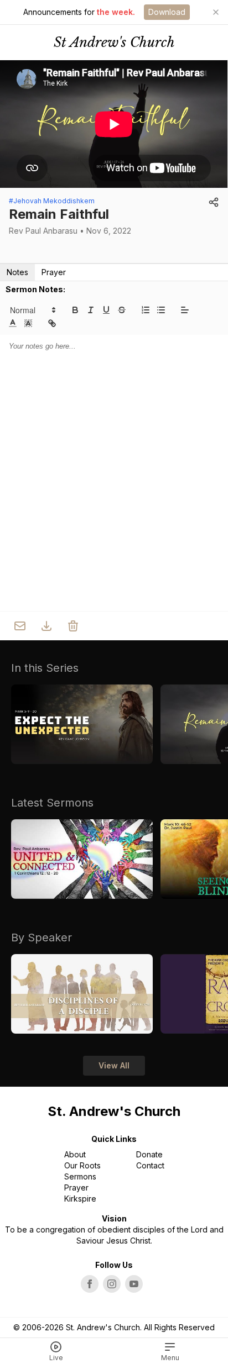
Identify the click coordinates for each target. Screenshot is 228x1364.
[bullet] (161, 310)
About (75, 1154)
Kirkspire (80, 1198)
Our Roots (82, 1165)
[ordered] (145, 310)
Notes (17, 272)
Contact (150, 1165)
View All (114, 1065)
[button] (32, 310)
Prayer (54, 272)
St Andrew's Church (114, 42)
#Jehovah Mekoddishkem (52, 201)
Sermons (80, 1176)
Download (166, 12)
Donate (149, 1154)
